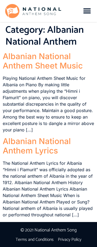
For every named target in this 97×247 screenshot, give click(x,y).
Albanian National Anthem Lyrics (37, 145)
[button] (87, 11)
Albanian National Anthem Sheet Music (43, 60)
